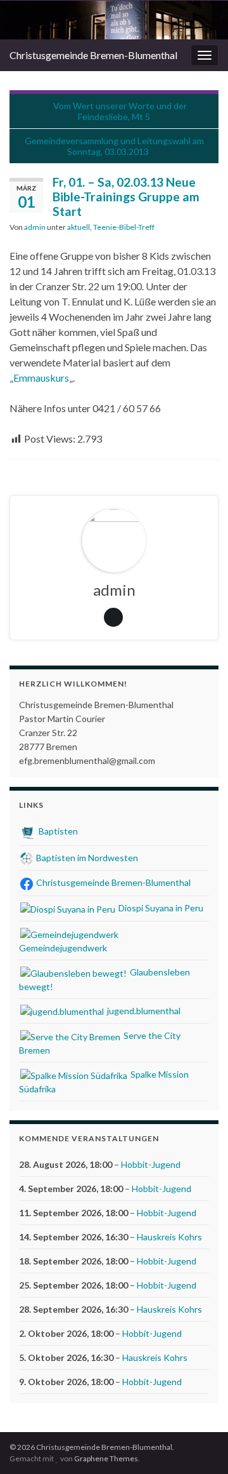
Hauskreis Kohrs (169, 1236)
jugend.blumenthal (142, 1010)
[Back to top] (199, 1445)
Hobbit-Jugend (150, 1164)
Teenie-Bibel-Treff (124, 227)
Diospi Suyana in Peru (160, 907)
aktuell (78, 227)
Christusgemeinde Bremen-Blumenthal (93, 55)
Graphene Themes (106, 1458)
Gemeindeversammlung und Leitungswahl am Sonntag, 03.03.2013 (114, 146)
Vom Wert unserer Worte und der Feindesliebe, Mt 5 (120, 111)
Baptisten (57, 831)
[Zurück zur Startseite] (114, 20)
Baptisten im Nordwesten (86, 857)
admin (35, 227)
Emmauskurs (41, 378)
